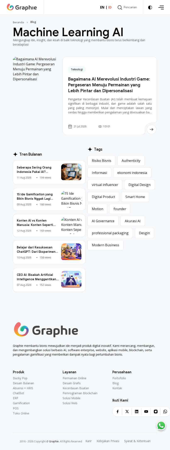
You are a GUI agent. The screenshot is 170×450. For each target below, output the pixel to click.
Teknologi (77, 69)
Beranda (18, 22)
